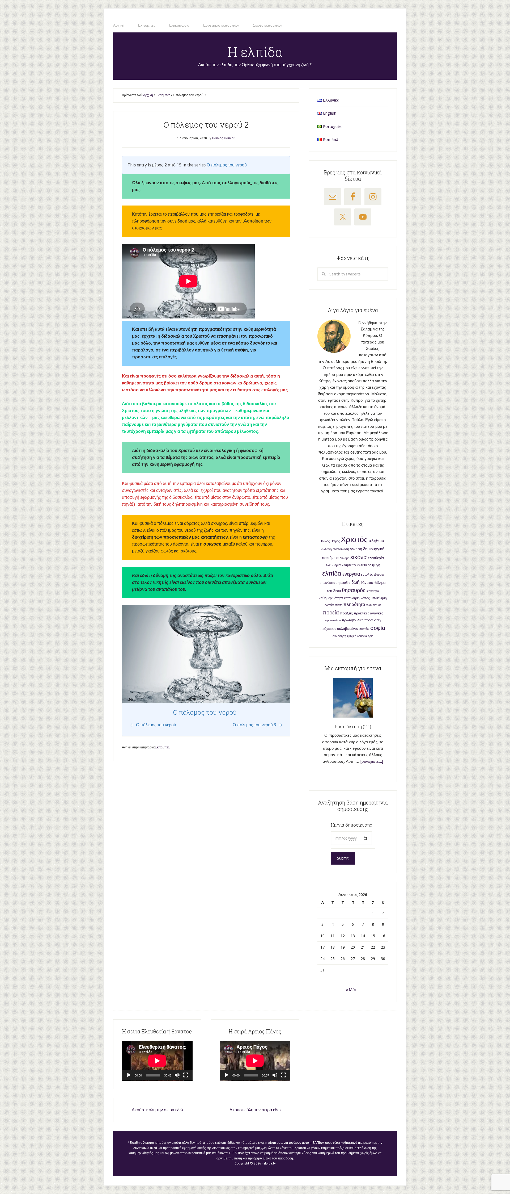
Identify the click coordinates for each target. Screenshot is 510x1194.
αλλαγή (326, 549)
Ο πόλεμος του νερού (227, 164)
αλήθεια (376, 540)
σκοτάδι (364, 629)
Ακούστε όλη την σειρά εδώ (157, 1109)
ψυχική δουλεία (357, 636)
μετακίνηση (379, 598)
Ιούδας (325, 541)
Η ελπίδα (255, 52)
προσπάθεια (333, 620)
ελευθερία (376, 558)
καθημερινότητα (331, 598)
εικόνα (358, 557)
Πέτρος (335, 541)
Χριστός (354, 539)
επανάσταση (329, 583)
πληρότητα (354, 604)
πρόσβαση (372, 620)
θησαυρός (354, 590)
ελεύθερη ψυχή (368, 565)
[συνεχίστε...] (371, 761)
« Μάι (351, 989)
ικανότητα (373, 591)
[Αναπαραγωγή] (128, 1075)
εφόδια (345, 583)
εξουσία (379, 574)
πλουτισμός (373, 605)
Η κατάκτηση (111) (353, 726)
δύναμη (344, 558)
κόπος (365, 598)
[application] (157, 1061)
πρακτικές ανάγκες (368, 613)
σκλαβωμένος (347, 629)
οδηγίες (329, 605)
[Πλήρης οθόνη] (185, 1075)
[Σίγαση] (177, 1075)
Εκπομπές (162, 747)
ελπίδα (331, 573)
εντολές (367, 574)
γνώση (356, 549)
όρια (370, 636)
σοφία (377, 628)
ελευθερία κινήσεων (341, 565)
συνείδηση (339, 636)
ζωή (355, 582)
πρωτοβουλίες (352, 620)
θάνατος (367, 583)
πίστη (338, 605)
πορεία (331, 612)
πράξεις (346, 613)
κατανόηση (352, 598)
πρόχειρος (328, 629)
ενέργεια (351, 574)
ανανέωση (341, 549)
